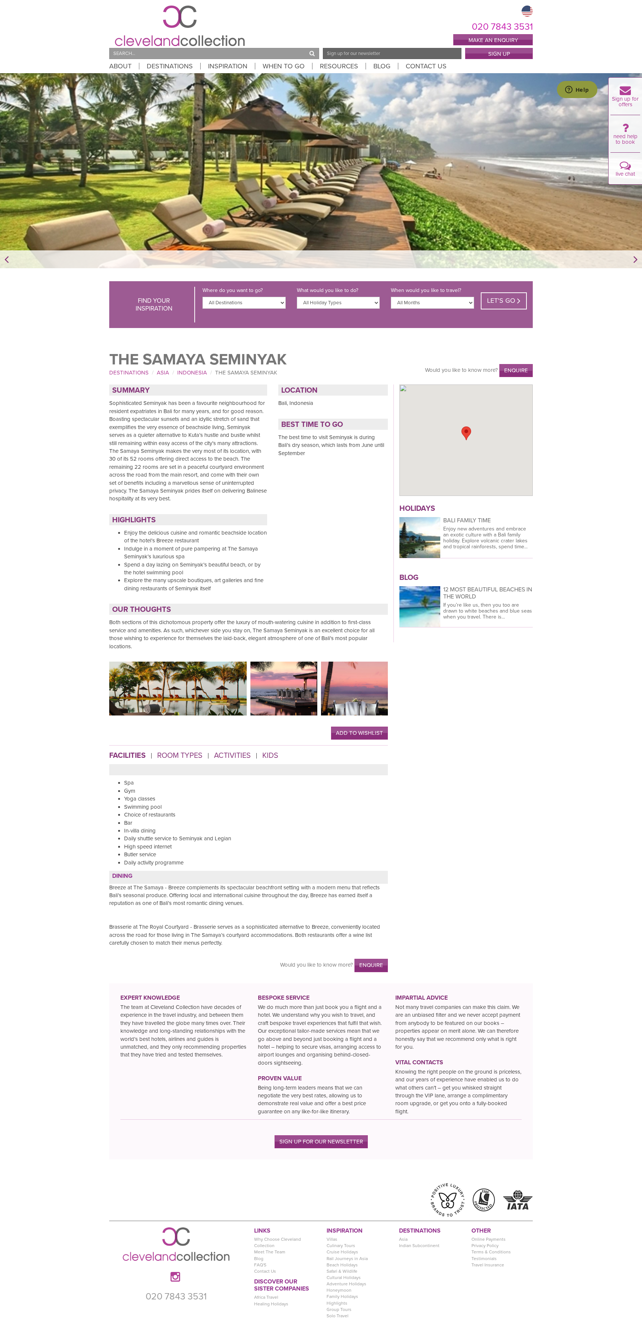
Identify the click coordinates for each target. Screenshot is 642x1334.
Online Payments (488, 1239)
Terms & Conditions (491, 1252)
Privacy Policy (485, 1245)
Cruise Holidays (342, 1252)
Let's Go (502, 300)
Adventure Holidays (346, 1283)
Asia (163, 372)
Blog (381, 66)
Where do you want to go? (232, 290)
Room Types (179, 756)
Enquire (516, 370)
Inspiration (227, 66)
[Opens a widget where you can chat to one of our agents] (577, 90)
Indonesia (192, 372)
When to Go (284, 66)
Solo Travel (337, 1315)
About (120, 66)
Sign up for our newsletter (321, 1141)
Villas (332, 1239)
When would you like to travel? (426, 290)
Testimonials (484, 1258)
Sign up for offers (625, 101)
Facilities (127, 756)
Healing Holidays (271, 1304)
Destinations (170, 66)
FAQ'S (260, 1265)
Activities (232, 756)
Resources (339, 66)
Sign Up (499, 54)
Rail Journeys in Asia (347, 1258)
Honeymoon (339, 1290)
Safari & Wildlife (342, 1271)
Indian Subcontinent (419, 1245)
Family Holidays (342, 1296)
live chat (625, 174)
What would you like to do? (327, 290)
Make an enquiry (493, 40)
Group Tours (339, 1309)
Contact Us (426, 66)
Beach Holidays (342, 1265)
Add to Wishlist (359, 733)
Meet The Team (269, 1252)
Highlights (337, 1303)
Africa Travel (266, 1297)
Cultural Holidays (344, 1277)
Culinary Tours (341, 1245)
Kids (270, 756)
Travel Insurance (487, 1265)
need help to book (625, 139)
